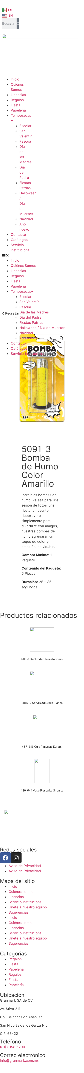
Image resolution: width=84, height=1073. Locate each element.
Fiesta (15, 105)
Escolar (25, 126)
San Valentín (29, 302)
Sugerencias (18, 912)
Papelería (18, 110)
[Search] (18, 23)
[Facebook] (5, 857)
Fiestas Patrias (31, 322)
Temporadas (21, 291)
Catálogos (19, 240)
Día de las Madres (34, 312)
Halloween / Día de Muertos (42, 328)
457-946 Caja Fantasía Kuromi (42, 746)
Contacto (18, 234)
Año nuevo (28, 338)
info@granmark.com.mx (19, 1060)
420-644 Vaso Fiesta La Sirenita (42, 790)
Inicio (15, 79)
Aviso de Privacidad (25, 866)
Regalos (17, 100)
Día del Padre (24, 172)
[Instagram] (16, 857)
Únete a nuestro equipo (28, 907)
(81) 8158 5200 (12, 1047)
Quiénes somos (21, 891)
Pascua (25, 141)
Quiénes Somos (23, 265)
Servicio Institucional (28, 353)
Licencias (18, 95)
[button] (10, 255)
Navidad (26, 219)
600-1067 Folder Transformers (42, 659)
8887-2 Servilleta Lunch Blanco (42, 703)
